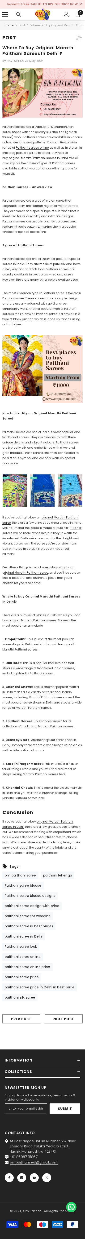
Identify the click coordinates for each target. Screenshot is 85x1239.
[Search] (18, 14)
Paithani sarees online (32, 148)
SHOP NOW (69, 4)
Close (81, 4)
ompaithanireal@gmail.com (34, 1162)
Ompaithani (15, 639)
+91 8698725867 (24, 1157)
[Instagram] (21, 1177)
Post (22, 25)
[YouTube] (34, 1177)
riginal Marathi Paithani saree (26, 573)
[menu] (5, 14)
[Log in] (66, 14)
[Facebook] (9, 1177)
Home (9, 25)
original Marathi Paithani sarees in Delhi (38, 158)
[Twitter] (46, 1177)
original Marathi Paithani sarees (32, 620)
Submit (65, 1108)
